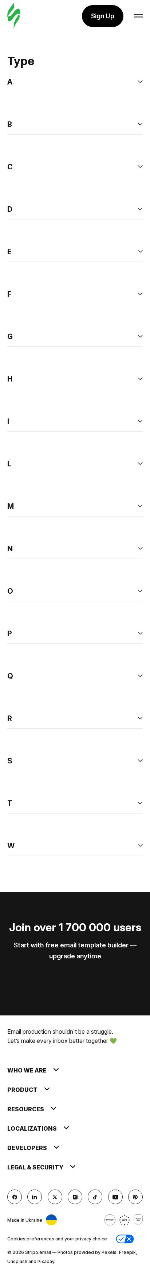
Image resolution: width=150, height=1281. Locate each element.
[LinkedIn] (34, 1197)
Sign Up (102, 16)
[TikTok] (95, 1197)
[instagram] (75, 1197)
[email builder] (13, 16)
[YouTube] (115, 1197)
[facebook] (14, 1197)
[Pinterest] (135, 1197)
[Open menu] (138, 16)
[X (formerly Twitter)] (55, 1197)
